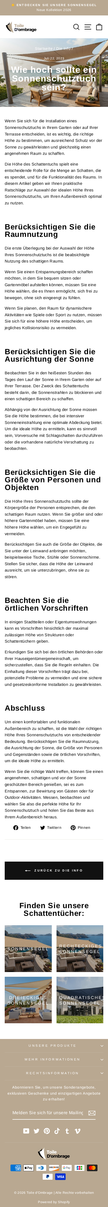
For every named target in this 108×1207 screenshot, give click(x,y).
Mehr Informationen (53, 1059)
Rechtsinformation (52, 1073)
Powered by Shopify (54, 1202)
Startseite (44, 49)
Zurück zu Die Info (58, 870)
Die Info (63, 49)
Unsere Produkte (53, 1045)
